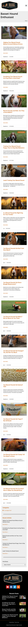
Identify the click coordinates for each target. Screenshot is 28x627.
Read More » (5, 53)
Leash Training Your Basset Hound (13, 180)
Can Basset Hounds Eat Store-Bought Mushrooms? (12, 283)
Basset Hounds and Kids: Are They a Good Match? (9, 609)
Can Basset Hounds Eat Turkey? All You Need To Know (14, 455)
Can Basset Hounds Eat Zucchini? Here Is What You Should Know (13, 489)
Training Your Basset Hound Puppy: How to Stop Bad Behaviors (13, 147)
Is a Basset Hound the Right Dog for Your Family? (13, 213)
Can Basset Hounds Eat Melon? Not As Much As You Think (12, 317)
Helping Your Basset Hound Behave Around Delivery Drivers (13, 43)
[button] (26, 5)
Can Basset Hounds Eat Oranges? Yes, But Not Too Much (13, 351)
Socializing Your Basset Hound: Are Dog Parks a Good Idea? (12, 77)
